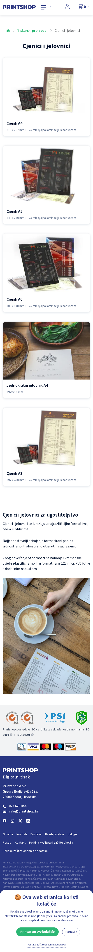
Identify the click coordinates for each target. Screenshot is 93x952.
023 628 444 (17, 805)
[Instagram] (12, 820)
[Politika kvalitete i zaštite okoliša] (81, 718)
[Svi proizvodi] (46, 7)
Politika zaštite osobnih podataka (25, 851)
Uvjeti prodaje (54, 834)
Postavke (71, 932)
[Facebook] (4, 820)
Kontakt (20, 842)
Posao (7, 842)
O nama (8, 834)
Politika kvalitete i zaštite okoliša (51, 842)
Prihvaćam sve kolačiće (37, 931)
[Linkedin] (28, 820)
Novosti (21, 834)
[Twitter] (20, 820)
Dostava (36, 834)
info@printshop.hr (24, 811)
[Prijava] (69, 6)
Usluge (72, 834)
